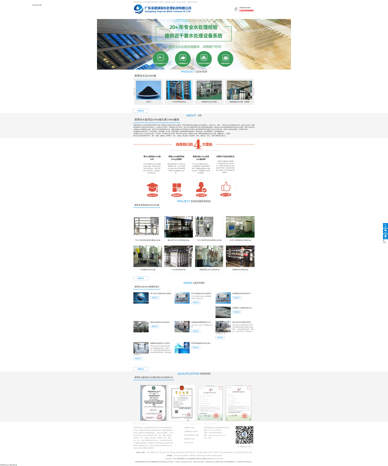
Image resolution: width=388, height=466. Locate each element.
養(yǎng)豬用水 (184, 455)
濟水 (157, 452)
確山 (194, 452)
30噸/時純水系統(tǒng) (240, 269)
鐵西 (250, 452)
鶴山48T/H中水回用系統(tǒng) (178, 240)
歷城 (229, 452)
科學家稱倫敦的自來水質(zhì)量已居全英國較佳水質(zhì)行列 (201, 343)
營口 (219, 452)
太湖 (148, 452)
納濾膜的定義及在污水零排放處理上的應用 (160, 343)
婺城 (225, 452)
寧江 (232, 452)
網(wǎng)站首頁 (142, 16)
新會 (180, 452)
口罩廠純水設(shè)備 (190, 431)
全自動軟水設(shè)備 (147, 269)
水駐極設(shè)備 (189, 427)
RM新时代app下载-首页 (7, 465)
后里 (197, 452)
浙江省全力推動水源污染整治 (160, 293)
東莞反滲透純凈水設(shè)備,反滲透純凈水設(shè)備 (239, 102)
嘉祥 (215, 452)
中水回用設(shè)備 (215, 455)
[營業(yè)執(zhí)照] (182, 403)
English (156, 21)
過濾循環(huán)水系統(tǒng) (209, 269)
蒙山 (222, 452)
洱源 (187, 452)
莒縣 (170, 452)
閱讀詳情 (155, 297)
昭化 (174, 452)
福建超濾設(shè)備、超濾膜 (209, 102)
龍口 (247, 452)
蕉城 (240, 452)
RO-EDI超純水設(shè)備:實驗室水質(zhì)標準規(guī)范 (201, 293)
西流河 (201, 452)
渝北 (167, 452)
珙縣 (190, 452)
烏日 (160, 452)
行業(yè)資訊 (192, 16)
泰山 (164, 452)
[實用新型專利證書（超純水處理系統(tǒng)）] (210, 403)
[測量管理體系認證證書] (153, 403)
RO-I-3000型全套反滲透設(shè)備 (209, 240)
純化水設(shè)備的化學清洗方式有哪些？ (243, 322)
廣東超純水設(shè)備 (178, 102)
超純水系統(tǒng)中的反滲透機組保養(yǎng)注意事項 (160, 322)
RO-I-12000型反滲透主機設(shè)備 (147, 240)
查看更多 (141, 111)
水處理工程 (177, 16)
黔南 (205, 452)
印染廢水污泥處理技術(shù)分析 (243, 308)
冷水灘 (236, 452)
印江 (212, 452)
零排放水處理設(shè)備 (191, 435)
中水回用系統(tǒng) (149, 102)
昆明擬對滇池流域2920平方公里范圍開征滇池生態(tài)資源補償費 (243, 293)
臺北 (184, 452)
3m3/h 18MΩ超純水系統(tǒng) (240, 240)
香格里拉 (153, 452)
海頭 (177, 452)
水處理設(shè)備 (161, 16)
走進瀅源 (223, 16)
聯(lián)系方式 (142, 21)
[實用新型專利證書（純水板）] (238, 403)
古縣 (209, 452)
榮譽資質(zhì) (208, 16)
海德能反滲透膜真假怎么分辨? (201, 322)
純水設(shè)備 (162, 9)
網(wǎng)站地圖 (218, 458)
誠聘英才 (236, 16)
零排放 (176, 455)
